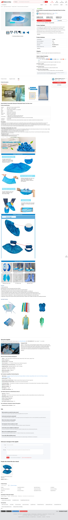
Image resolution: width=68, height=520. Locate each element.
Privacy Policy (48, 516)
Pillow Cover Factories (5, 504)
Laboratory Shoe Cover (49, 504)
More (2, 508)
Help (50, 4)
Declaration (43, 516)
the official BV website (22, 341)
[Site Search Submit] (46, 2)
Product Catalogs (14, 485)
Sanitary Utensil (14, 6)
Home (2, 6)
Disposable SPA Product (37, 490)
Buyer (46, 4)
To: (5, 447)
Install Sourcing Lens (24, 511)
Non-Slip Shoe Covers (16, 500)
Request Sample (51, 22)
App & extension (55, 4)
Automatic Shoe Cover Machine (6, 500)
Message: (4, 449)
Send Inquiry (44, 20)
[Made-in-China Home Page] (6, 2)
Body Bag (8, 377)
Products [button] (15, 1)
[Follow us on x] (61, 511)
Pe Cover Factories (18, 504)
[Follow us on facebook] (59, 511)
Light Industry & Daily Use (7, 6)
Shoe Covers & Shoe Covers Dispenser (22, 6)
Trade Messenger (16, 511)
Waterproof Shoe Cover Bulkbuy (17, 506)
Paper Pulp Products (37, 487)
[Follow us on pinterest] (65, 511)
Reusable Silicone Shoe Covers (25, 500)
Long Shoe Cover (33, 504)
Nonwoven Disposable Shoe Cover (6, 506)
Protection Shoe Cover (40, 504)
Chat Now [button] (60, 20)
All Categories (4, 4)
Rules (66, 4)
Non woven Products (20, 490)
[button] (43, 1)
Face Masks (52, 487)
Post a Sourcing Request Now (26, 457)
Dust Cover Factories (26, 504)
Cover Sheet (11, 504)
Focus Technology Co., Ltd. (27, 516)
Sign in (66, 2)
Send (8, 457)
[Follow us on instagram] (62, 511)
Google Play (9, 511)
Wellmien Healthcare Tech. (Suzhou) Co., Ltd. (45, 13)
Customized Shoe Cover (57, 504)
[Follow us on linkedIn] (66, 511)
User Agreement (39, 516)
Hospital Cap (3, 490)
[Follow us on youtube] (63, 511)
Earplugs (2, 487)
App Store (3, 511)
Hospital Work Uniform (20, 487)
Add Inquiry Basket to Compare (18, 36)
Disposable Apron (53, 490)
